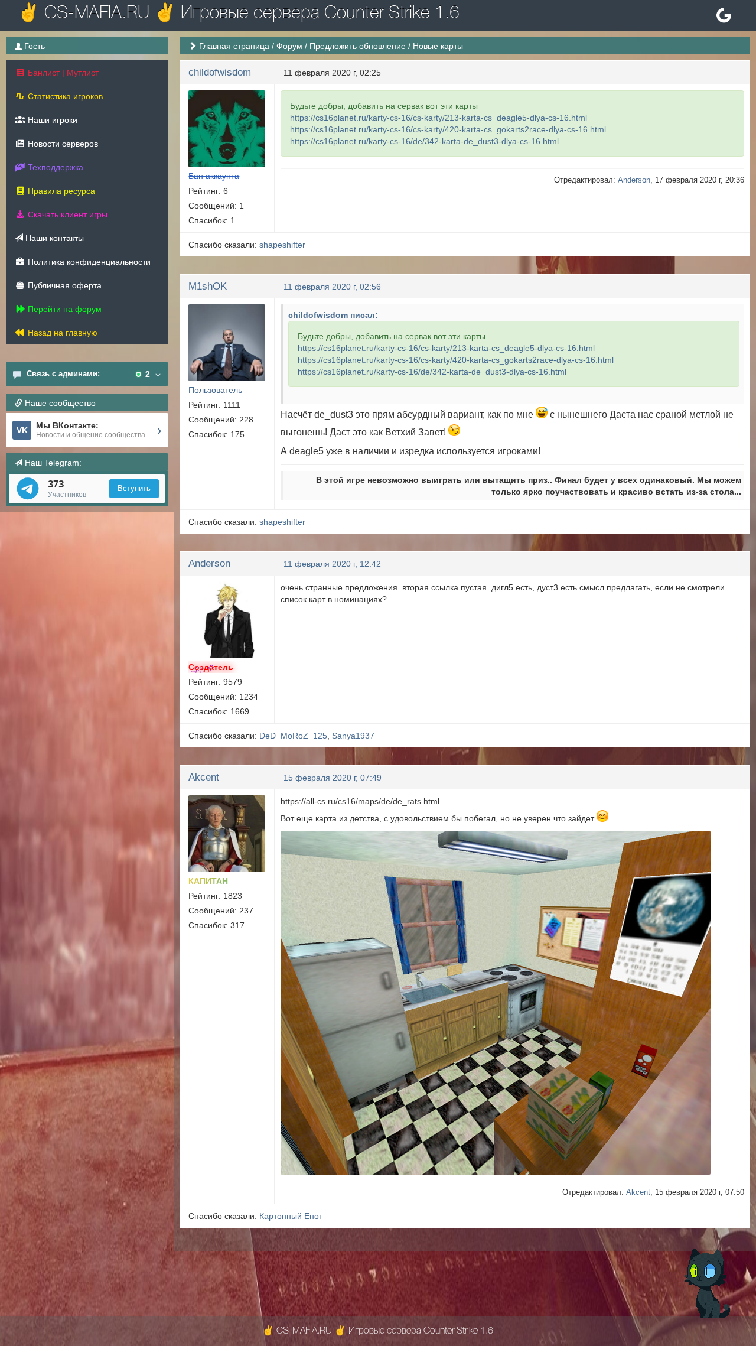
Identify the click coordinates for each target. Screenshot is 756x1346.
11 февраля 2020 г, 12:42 (332, 563)
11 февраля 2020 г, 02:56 (332, 286)
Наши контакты (53, 238)
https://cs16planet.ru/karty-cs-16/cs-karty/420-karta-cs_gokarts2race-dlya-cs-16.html (448, 129)
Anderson (634, 179)
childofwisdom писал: (333, 315)
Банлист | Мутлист (62, 72)
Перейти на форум (63, 309)
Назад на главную (61, 332)
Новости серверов (61, 143)
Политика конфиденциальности (88, 261)
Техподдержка (54, 167)
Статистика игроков (64, 96)
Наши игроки (51, 120)
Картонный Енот (290, 1216)
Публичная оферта (63, 285)
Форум (289, 46)
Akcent (203, 777)
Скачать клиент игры (66, 214)
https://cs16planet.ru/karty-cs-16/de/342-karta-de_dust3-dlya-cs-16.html (424, 141)
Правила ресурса (60, 191)
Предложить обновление (357, 46)
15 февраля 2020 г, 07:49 (333, 777)
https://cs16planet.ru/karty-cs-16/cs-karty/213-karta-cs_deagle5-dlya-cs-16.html (438, 117)
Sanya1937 (353, 735)
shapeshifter (282, 244)
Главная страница (234, 46)
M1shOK (207, 286)
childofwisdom (219, 72)
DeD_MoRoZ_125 (293, 735)
